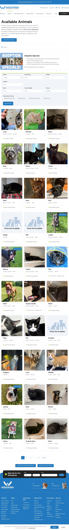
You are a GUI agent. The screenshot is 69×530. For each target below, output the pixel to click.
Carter (50, 166)
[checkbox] (9, 98)
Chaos (5, 441)
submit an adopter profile (25, 465)
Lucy (27, 372)
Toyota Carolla (31, 304)
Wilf (27, 235)
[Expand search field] (56, 14)
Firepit (28, 269)
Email (42, 472)
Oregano (6, 372)
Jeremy (5, 407)
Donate (64, 13)
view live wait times (45, 465)
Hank (5, 304)
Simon (28, 166)
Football (51, 338)
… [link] (34, 457)
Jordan (50, 235)
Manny (5, 269)
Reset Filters (8, 103)
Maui (4, 166)
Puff (49, 200)
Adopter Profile (9, 40)
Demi (50, 441)
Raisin (50, 304)
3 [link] (30, 457)
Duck (27, 407)
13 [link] (38, 457)
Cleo (49, 269)
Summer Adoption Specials (25, 2)
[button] (35, 77)
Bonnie (50, 407)
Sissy (5, 338)
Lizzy (5, 132)
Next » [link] (44, 457)
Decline (63, 527)
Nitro (5, 200)
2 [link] (26, 457)
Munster (28, 132)
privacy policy (32, 528)
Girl (27, 338)
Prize (27, 200)
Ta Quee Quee (30, 441)
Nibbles (50, 372)
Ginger (5, 235)
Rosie (50, 132)
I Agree (54, 527)
